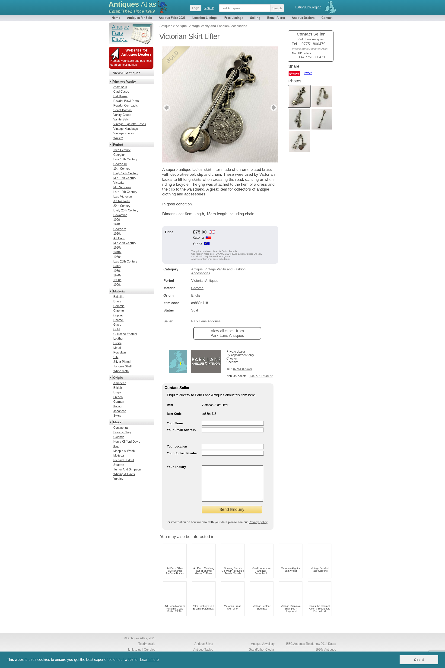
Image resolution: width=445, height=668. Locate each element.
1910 (116, 224)
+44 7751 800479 (261, 376)
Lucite (117, 343)
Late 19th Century (125, 192)
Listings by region (308, 7)
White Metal (121, 371)
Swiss (117, 415)
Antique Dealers (303, 17)
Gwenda (118, 437)
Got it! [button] (419, 660)
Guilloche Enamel (125, 334)
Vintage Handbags (125, 128)
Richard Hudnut (123, 460)
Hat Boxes (120, 96)
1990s (117, 284)
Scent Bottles (122, 110)
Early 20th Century (125, 210)
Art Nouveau (121, 201)
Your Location (177, 446)
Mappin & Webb (124, 451)
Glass (117, 324)
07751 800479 (242, 369)
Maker (118, 422)
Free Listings (233, 17)
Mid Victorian (122, 187)
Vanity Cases (122, 115)
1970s (117, 275)
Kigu (116, 446)
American (119, 383)
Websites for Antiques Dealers (136, 52)
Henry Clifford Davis (126, 441)
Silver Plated (121, 361)
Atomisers (120, 87)
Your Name (175, 423)
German (118, 401)
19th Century (121, 168)
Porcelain (119, 352)
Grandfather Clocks (262, 649)
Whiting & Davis (124, 474)
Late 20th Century (125, 261)
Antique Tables (203, 649)
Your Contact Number (182, 453)
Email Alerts (276, 17)
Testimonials (146, 643)
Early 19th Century (125, 173)
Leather (118, 338)
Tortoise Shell (122, 366)
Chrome (197, 288)
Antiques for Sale (139, 17)
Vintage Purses (123, 133)
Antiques (132, 4)
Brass (117, 301)
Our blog (149, 649)
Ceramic (118, 306)
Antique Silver (203, 643)
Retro (117, 266)
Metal (117, 348)
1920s (117, 233)
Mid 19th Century (124, 178)
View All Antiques (126, 73)
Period (118, 144)
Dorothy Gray (122, 432)
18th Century (121, 150)
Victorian (267, 174)
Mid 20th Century (124, 243)
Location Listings (204, 17)
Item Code (174, 413)
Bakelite (118, 296)
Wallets (118, 138)
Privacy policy (258, 522)
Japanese (119, 411)
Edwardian (120, 215)
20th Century (121, 206)
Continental (120, 427)
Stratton (118, 465)
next (274, 107)
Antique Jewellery (263, 643)
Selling (255, 17)
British (117, 387)
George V (119, 229)
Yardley (118, 478)
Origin (118, 377)
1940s (117, 252)
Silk (115, 357)
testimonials (129, 64)
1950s (117, 257)
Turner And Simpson (127, 469)
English (196, 295)
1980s (117, 280)
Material (119, 291)
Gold (116, 329)
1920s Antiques (325, 649)
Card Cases (121, 91)
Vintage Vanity (124, 81)
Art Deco (119, 238)
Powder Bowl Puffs (126, 101)
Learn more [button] (149, 660)
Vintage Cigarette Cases (129, 124)
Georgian (119, 154)
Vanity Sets (121, 119)
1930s (117, 247)
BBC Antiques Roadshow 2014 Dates (311, 643)
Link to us (134, 649)
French (118, 397)
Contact (326, 17)
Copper (118, 315)
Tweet (308, 73)
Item (170, 405)
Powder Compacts (125, 105)
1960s (117, 270)
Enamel (118, 320)
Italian (117, 406)
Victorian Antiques (204, 280)
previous (166, 107)
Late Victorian (122, 196)
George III (120, 164)
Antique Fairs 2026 (172, 17)
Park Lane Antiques (206, 321)
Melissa (118, 455)
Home (116, 17)
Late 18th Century (125, 159)
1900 (116, 219)
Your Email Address (181, 430)
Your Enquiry (176, 467)
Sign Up (209, 8)
